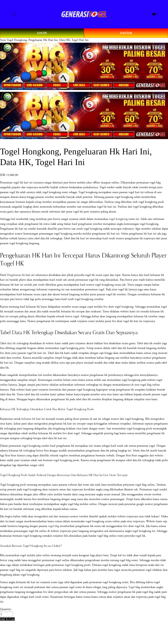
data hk (11, 343)
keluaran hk (28, 419)
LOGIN (42, 33)
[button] (7, 619)
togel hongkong (118, 219)
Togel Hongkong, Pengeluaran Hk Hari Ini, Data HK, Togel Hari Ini (47, 40)
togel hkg (53, 526)
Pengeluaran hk (16, 275)
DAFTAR (126, 33)
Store (3, 40)
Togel (131, 587)
